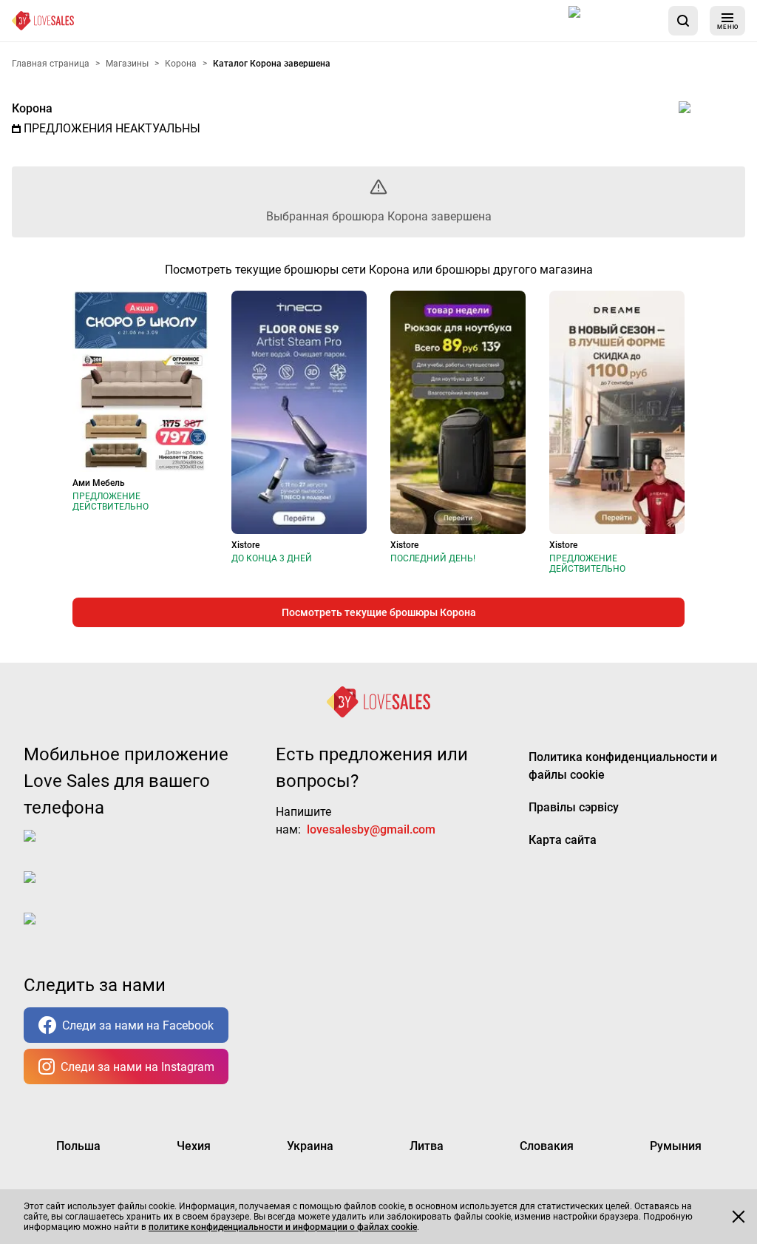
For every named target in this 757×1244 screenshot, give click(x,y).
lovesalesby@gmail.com (371, 829)
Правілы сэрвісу (574, 807)
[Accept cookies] (738, 1216)
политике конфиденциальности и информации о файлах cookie (283, 1227)
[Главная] (43, 20)
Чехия (194, 1146)
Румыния (676, 1146)
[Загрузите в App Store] (612, 21)
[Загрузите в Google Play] (83, 889)
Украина (310, 1146)
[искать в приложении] (683, 21)
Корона (32, 108)
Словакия (547, 1146)
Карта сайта (563, 840)
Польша (78, 1146)
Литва (427, 1146)
